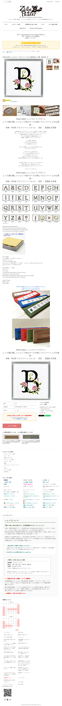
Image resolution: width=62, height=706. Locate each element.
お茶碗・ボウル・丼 (8, 457)
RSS (19, 684)
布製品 (5, 463)
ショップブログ (21, 677)
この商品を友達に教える (45, 409)
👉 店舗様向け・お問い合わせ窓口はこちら (15, 593)
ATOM (22, 684)
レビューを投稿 (43, 404)
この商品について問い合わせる (46, 410)
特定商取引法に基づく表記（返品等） (48, 407)
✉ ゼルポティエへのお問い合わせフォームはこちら (18, 552)
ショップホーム (7, 632)
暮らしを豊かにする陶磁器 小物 (11, 491)
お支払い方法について (8, 634)
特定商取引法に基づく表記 (31, 24)
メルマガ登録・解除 (52, 24)
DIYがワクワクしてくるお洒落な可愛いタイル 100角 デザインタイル (9, 648)
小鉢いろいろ (26, 491)
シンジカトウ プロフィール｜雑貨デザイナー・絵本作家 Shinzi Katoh (10, 674)
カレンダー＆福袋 (7, 469)
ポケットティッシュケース (29, 489)
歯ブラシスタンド (8, 489)
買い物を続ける (14, 101)
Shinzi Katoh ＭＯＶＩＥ (23, 643)
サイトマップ (20, 637)
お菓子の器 (6, 471)
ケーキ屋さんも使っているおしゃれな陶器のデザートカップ (10, 662)
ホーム (6, 24)
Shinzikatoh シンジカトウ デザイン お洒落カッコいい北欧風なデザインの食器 (24, 669)
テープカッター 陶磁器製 (48, 489)
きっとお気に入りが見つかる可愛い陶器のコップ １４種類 (10, 657)
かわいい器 (6, 486)
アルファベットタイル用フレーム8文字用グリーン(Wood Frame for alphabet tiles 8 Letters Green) (31, 442)
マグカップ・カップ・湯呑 (9, 454)
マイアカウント (50, 1)
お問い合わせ (23, 28)
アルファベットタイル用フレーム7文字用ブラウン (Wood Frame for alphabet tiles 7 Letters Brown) (11, 442)
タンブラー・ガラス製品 (9, 459)
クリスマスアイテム (47, 491)
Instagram (40, 28)
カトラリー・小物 (7, 461)
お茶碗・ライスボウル (28, 486)
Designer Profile (34, 28)
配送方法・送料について (23, 634)
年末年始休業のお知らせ (9, 652)
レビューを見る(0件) (44, 402)
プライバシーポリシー (8, 684)
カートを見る (20, 681)
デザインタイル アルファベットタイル (14, 51)
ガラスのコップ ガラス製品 (49, 484)
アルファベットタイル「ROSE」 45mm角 (31, 51)
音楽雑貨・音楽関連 (27, 480)
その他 (5, 468)
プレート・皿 (6, 455)
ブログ (42, 24)
